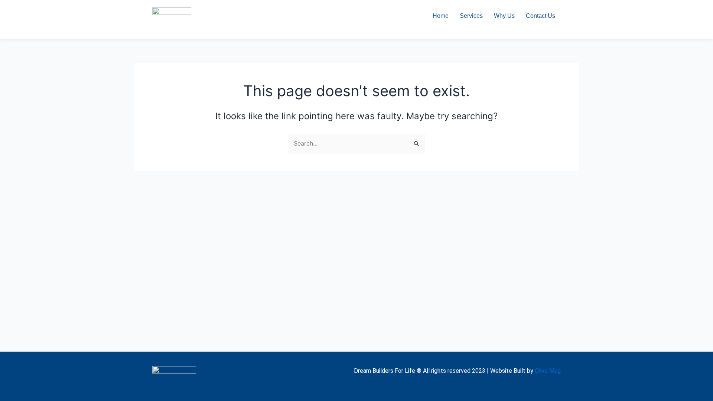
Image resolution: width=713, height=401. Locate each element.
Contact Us (540, 16)
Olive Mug (548, 370)
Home (441, 16)
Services (471, 16)
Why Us (504, 16)
